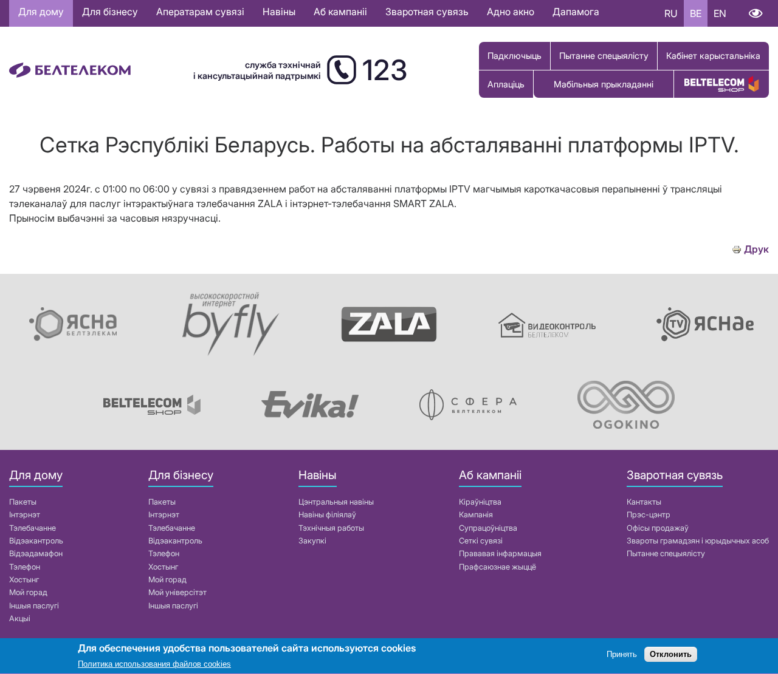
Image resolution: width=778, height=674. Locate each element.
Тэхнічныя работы (331, 528)
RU (671, 13)
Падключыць (514, 55)
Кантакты (644, 501)
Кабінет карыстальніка (713, 55)
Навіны (279, 11)
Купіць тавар (721, 84)
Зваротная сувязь (427, 11)
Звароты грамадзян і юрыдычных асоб (698, 540)
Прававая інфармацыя (500, 553)
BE (695, 13)
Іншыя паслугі (34, 605)
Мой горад (28, 592)
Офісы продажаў (658, 528)
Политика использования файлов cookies (154, 664)
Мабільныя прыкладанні (603, 84)
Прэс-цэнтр (648, 514)
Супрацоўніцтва (488, 528)
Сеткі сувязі (481, 540)
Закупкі (312, 540)
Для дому (41, 11)
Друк (756, 249)
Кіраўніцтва (480, 501)
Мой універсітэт (177, 592)
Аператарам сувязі (200, 11)
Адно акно (510, 11)
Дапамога (576, 11)
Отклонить (671, 654)
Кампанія (476, 514)
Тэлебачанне (32, 528)
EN (720, 13)
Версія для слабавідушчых (755, 13)
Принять (622, 654)
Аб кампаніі (340, 11)
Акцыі (19, 618)
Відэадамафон (36, 553)
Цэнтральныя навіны (336, 501)
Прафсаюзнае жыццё (497, 566)
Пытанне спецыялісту (604, 55)
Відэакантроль (36, 540)
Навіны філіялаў (327, 514)
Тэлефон (24, 566)
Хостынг (24, 579)
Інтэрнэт (24, 514)
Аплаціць (506, 84)
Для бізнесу (110, 11)
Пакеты (22, 501)
